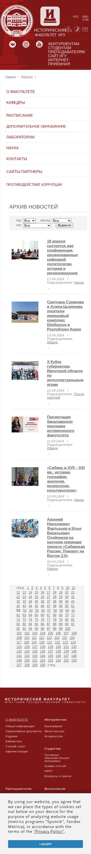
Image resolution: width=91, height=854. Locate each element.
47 (48, 606)
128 (42, 647)
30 (67, 597)
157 (19, 665)
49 (60, 606)
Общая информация (20, 726)
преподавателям (66, 52)
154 (58, 660)
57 (49, 610)
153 (50, 660)
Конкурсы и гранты (58, 776)
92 (18, 629)
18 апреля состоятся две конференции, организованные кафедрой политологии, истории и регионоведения (62, 257)
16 (42, 592)
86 (42, 624)
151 (34, 660)
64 (30, 615)
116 (72, 638)
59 (61, 610)
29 (60, 597)
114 (56, 638)
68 (54, 615)
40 (67, 601)
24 (30, 597)
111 (34, 638)
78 (54, 620)
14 (30, 592)
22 (18, 597)
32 (18, 601)
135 (34, 651)
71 (73, 615)
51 (73, 606)
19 (60, 592)
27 (48, 597)
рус (76, 16)
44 (30, 606)
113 (49, 638)
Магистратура (54, 731)
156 (74, 660)
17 (48, 592)
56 (43, 610)
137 (50, 651)
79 (60, 620)
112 (41, 638)
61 (73, 610)
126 (27, 647)
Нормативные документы (24, 731)
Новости (27, 76)
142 (27, 656)
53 (25, 610)
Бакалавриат (53, 726)
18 (54, 592)
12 (18, 592)
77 (48, 620)
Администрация (17, 751)
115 (64, 638)
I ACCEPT (45, 844)
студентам (59, 48)
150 (27, 660)
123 (65, 642)
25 (36, 597)
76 (42, 620)
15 (36, 592)
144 (42, 656)
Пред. (20, 588)
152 (42, 660)
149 (19, 660)
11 (73, 588)
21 (73, 592)
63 (24, 615)
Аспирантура (53, 736)
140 (74, 651)
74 (30, 620)
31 (73, 597)
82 (18, 624)
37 (48, 601)
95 (36, 629)
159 (34, 665)
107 (66, 633)
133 (19, 651)
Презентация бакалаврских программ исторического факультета (60, 426)
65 (36, 615)
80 (67, 620)
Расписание (19, 115)
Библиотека (14, 741)
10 (67, 588)
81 (73, 620)
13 (24, 592)
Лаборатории (20, 137)
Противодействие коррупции (34, 185)
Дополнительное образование (36, 126)
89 (60, 624)
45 (36, 606)
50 (67, 606)
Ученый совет (16, 746)
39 (60, 601)
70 (67, 615)
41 (73, 601)
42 (18, 606)
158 (27, 665)
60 (67, 610)
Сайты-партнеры (24, 172)
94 (30, 629)
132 (74, 647)
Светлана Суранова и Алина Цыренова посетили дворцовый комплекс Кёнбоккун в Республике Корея (65, 315)
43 (24, 606)
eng (85, 16)
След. (52, 665)
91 (73, 624)
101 (19, 633)
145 (50, 656)
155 (66, 660)
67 (48, 615)
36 (42, 601)
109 (19, 638)
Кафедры (15, 103)
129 (50, 647)
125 (19, 647)
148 (74, 656)
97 (48, 629)
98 (54, 629)
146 (58, 656)
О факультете (20, 92)
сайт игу (57, 56)
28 (54, 597)
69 (60, 615)
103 (34, 633)
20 (67, 592)
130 (58, 647)
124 (73, 642)
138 (58, 651)
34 (30, 601)
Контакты (16, 159)
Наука (12, 148)
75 (36, 620)
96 (42, 629)
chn (85, 19)
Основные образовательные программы (57, 757)
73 (24, 620)
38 (54, 601)
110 (26, 638)
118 (26, 642)
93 (24, 629)
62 (18, 615)
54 (31, 610)
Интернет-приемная (59, 62)
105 (50, 633)
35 (36, 601)
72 (18, 620)
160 (42, 665)
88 (54, 624)
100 (67, 629)
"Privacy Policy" (49, 831)
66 (42, 615)
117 (18, 642)
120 (41, 642)
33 (24, 601)
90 (67, 624)
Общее (52, 342)
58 (55, 610)
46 (42, 606)
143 (34, 656)
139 (66, 651)
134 (27, 651)
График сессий (55, 766)
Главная (10, 76)
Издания (12, 736)
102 (27, 633)
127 (34, 647)
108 (74, 633)
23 (24, 597)
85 (36, 624)
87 (48, 624)
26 (42, 597)
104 (42, 633)
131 (66, 647)
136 (42, 651)
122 (57, 642)
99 (60, 629)
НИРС (48, 771)
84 (30, 624)
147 (66, 656)
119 (34, 642)
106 (58, 633)
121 (49, 642)
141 (19, 656)
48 (54, 606)
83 (24, 624)
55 (37, 610)
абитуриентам (63, 44)
